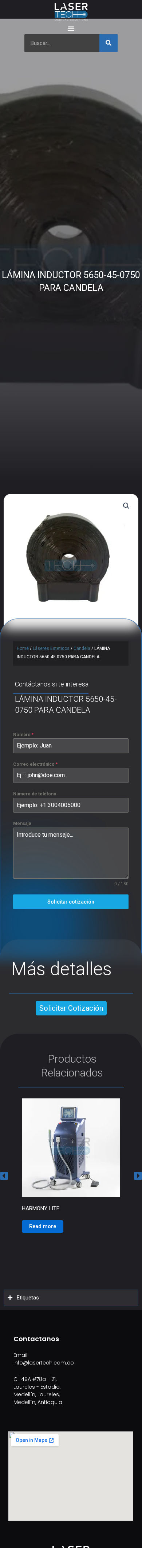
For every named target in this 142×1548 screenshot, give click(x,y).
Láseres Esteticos (51, 648)
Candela (82, 648)
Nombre (23, 734)
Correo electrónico (35, 764)
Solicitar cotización (70, 902)
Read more (42, 1252)
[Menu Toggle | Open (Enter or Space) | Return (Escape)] (71, 28)
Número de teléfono (34, 793)
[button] (4, 1175)
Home (23, 648)
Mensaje (22, 823)
